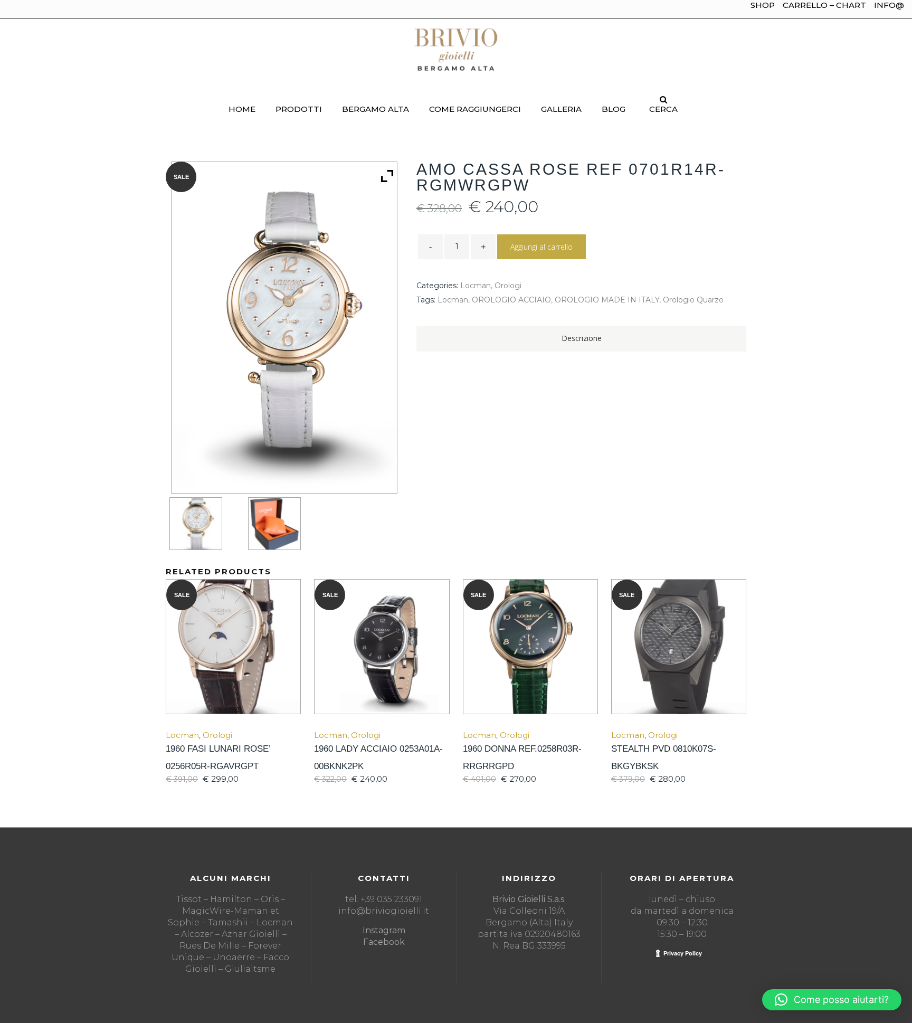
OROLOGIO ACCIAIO (511, 300)
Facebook (384, 942)
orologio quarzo (693, 300)
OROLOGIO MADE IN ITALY (607, 300)
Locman (475, 285)
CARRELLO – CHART (824, 5)
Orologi (508, 285)
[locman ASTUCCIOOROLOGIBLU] (283, 523)
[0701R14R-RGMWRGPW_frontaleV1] (204, 523)
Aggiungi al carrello (541, 247)
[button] (831, 999)
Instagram (384, 930)
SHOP (762, 5)
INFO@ (889, 5)
